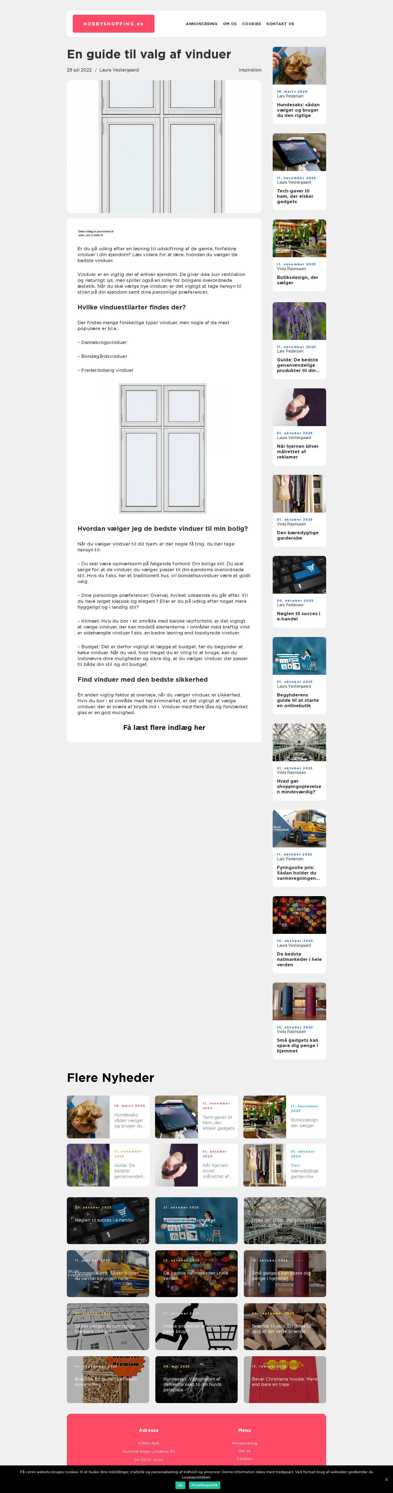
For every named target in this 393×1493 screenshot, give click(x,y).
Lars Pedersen (290, 96)
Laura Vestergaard (119, 70)
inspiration (250, 70)
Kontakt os (280, 24)
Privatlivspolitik (205, 1485)
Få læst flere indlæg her (164, 727)
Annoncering (202, 24)
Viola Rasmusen (291, 269)
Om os (230, 24)
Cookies (251, 24)
